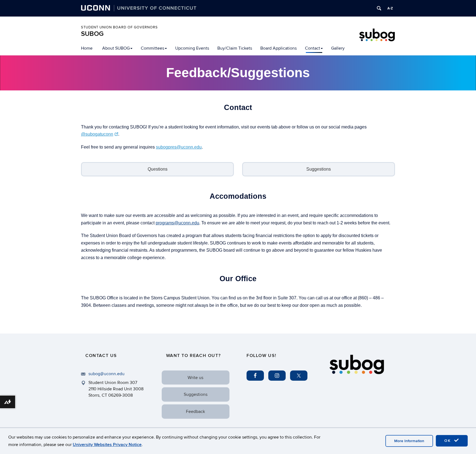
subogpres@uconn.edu (179, 147)
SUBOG (92, 34)
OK (448, 440)
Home (87, 48)
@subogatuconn (97, 134)
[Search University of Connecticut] (379, 8)
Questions (157, 169)
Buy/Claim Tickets (234, 48)
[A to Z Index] (390, 8)
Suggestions (318, 169)
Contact (312, 48)
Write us (195, 377)
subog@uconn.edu (106, 374)
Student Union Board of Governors (119, 27)
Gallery (338, 48)
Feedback (195, 411)
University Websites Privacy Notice (107, 444)
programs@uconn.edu (177, 223)
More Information (409, 441)
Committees (152, 48)
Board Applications (278, 48)
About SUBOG (116, 48)
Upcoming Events (192, 48)
